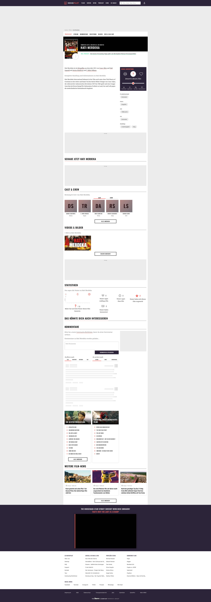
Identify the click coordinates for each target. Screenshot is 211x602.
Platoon (71, 448)
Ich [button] (87, 359)
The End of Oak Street (101, 430)
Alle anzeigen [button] (105, 221)
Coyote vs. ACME (131, 567)
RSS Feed (120, 585)
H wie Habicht (89, 567)
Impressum (68, 592)
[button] (124, 87)
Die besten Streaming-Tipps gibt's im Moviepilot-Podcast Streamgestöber (113, 54)
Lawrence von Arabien (74, 439)
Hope (128, 558)
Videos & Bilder (74, 227)
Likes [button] (105, 359)
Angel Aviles (109, 573)
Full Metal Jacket (73, 433)
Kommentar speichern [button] (106, 352)
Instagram (85, 585)
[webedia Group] (105, 599)
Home (66, 30)
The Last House (100, 433)
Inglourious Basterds (74, 430)
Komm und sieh (72, 451)
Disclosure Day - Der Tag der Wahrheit (105, 439)
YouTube (76, 585)
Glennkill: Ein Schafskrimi (92, 573)
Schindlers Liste (73, 436)
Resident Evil (130, 564)
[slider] (133, 83)
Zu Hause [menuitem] (114, 3)
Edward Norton (110, 561)
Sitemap (67, 561)
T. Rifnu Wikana (91, 70)
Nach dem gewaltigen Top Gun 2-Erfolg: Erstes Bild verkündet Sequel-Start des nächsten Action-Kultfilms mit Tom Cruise (133, 491)
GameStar (122, 592)
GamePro (132, 592)
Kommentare (84, 34)
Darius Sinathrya (78, 70)
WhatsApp (111, 585)
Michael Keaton (110, 558)
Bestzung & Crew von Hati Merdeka (77, 195)
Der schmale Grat (73, 442)
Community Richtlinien (71, 576)
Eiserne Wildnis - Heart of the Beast (136, 576)
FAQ (66, 564)
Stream (76, 34)
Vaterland (129, 570)
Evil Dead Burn (100, 448)
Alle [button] (68, 359)
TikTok (93, 585)
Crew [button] (111, 198)
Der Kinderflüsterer (101, 445)
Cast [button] (99, 198)
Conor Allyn (103, 68)
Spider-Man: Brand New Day (103, 427)
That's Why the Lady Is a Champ (105, 512)
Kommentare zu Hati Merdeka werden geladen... (82, 338)
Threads (101, 585)
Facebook (67, 585)
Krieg (134, 127)
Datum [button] (96, 359)
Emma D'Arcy (109, 570)
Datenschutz (87, 592)
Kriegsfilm (123, 104)
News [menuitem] (94, 3)
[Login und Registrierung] (144, 3)
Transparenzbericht (101, 592)
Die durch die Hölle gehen (75, 454)
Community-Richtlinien (84, 332)
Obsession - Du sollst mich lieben (105, 451)
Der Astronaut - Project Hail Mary (94, 570)
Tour (66, 573)
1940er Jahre (124, 112)
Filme (70, 30)
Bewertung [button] (114, 359)
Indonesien (124, 97)
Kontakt (67, 570)
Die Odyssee (99, 436)
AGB (77, 592)
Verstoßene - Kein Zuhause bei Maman (95, 561)
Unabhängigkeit (125, 127)
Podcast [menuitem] (101, 3)
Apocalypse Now (72, 427)
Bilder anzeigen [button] (105, 254)
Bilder (100, 34)
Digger (129, 561)
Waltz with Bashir (73, 445)
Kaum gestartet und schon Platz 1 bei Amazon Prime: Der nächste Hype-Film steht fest (76, 491)
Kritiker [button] (81, 359)
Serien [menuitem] (89, 3)
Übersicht (68, 34)
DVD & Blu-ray (109, 34)
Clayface (129, 573)
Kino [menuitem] (107, 3)
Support (67, 567)
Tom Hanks (109, 564)
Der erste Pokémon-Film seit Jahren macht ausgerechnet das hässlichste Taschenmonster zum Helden (105, 491)
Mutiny (98, 454)
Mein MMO (143, 592)
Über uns (67, 558)
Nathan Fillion (110, 576)
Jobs (113, 592)
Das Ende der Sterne (91, 558)
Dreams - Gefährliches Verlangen (94, 564)
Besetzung (93, 34)
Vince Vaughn (110, 567)
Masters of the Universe (102, 442)
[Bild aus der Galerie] (78, 243)
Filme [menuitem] (83, 3)
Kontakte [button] (74, 359)
